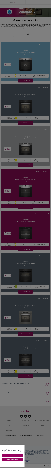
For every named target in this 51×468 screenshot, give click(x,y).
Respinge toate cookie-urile (12, 459)
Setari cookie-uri (12, 462)
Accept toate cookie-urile (12, 455)
